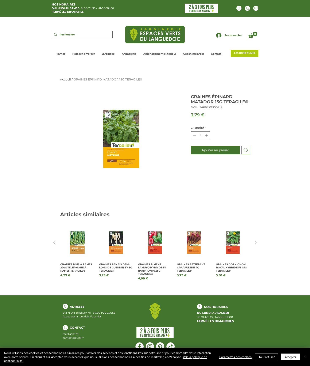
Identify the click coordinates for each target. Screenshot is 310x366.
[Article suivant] (255, 242)
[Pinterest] (160, 346)
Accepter (290, 357)
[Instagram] (150, 346)
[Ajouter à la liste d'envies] (245, 150)
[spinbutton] (200, 135)
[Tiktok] (170, 346)
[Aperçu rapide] (77, 242)
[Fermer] (304, 357)
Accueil (65, 79)
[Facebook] (139, 346)
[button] (252, 35)
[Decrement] (194, 135)
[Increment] (207, 135)
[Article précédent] (54, 242)
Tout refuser (267, 357)
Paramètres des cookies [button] (235, 357)
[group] (155, 253)
